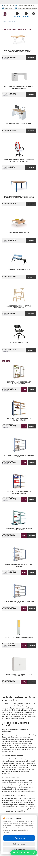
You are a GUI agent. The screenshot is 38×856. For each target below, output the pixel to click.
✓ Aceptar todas (19, 838)
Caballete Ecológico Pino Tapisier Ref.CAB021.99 (19, 306)
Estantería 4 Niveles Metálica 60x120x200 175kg (19, 602)
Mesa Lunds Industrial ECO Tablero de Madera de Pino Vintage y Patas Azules (19, 197)
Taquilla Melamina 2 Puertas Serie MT (19, 638)
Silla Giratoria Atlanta (19, 342)
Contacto (17, 16)
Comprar (31, 58)
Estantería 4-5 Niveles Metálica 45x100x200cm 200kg (19, 492)
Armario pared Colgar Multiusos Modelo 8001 (19, 675)
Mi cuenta (26, 16)
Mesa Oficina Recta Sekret (19, 233)
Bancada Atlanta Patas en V (19, 269)
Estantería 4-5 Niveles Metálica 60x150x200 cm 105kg (19, 419)
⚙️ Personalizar (19, 849)
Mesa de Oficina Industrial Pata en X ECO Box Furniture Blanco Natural (19, 51)
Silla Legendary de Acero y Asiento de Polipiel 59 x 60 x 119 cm (19, 160)
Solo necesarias (19, 844)
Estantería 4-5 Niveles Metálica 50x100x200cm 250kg (19, 382)
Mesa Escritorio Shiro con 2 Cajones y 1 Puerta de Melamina (19, 87)
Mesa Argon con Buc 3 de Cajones (19, 123)
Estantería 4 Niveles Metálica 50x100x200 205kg (19, 455)
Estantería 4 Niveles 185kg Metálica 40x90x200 (19, 565)
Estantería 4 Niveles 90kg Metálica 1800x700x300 (19, 529)
